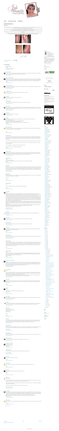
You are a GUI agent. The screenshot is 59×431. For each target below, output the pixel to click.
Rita (6, 302)
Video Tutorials (47, 217)
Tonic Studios (47, 215)
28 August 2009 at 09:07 (9, 305)
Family (7, 61)
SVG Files (46, 210)
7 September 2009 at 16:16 (9, 397)
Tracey (7, 191)
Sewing (46, 200)
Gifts (45, 163)
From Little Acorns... (48, 286)
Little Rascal (47, 287)
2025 (46, 229)
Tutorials (46, 216)
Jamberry (46, 172)
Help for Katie (47, 167)
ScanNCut (46, 198)
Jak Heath (49, 52)
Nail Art (46, 182)
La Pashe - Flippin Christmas (50, 288)
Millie (6, 211)
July (46, 298)
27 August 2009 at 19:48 (9, 248)
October (47, 251)
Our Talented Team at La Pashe (50, 282)
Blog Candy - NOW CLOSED (50, 297)
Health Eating (47, 166)
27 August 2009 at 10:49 (9, 155)
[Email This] (13, 60)
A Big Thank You (48, 260)
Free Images (46, 161)
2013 (46, 243)
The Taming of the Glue (9, 260)
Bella (6, 377)
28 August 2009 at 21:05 (9, 316)
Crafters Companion (47, 140)
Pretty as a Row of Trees (49, 267)
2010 (46, 246)
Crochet (46, 144)
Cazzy (6, 356)
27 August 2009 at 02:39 (9, 82)
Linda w (7, 296)
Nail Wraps (46, 183)
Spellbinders (46, 205)
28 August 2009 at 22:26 (9, 330)
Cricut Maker (46, 143)
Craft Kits (46, 139)
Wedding (46, 220)
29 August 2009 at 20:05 (9, 360)
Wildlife (46, 221)
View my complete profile (47, 63)
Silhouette (46, 201)
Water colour (46, 219)
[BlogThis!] (14, 60)
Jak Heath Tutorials (12, 21)
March (47, 303)
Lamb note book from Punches (50, 262)
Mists (45, 178)
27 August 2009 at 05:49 (9, 110)
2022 (46, 232)
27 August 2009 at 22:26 (9, 293)
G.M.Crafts (46, 162)
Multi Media (46, 181)
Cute (45, 145)
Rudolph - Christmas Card (49, 275)
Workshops (20, 21)
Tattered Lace (47, 211)
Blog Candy (46, 129)
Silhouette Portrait (47, 202)
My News (47, 261)
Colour (46, 137)
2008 (46, 307)
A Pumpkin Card (48, 269)
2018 (46, 237)
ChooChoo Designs (47, 135)
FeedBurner (51, 82)
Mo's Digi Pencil (47, 180)
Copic (46, 138)
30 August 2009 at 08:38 (9, 367)
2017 (46, 238)
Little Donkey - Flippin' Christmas (49, 285)
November (47, 250)
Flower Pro (46, 160)
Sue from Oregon (8, 85)
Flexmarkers (46, 158)
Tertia (6, 96)
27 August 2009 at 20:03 (9, 257)
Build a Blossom (47, 131)
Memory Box (46, 177)
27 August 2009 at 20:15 (9, 266)
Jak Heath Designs (47, 171)
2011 (46, 245)
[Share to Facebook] (16, 60)
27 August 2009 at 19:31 (9, 238)
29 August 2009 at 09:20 (9, 340)
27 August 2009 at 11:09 (9, 171)
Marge (7, 217)
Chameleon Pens (47, 134)
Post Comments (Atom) (11, 422)
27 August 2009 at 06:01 (9, 115)
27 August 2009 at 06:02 (9, 124)
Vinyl (45, 218)
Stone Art (46, 209)
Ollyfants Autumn (48, 276)
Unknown (7, 363)
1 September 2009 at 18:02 (9, 374)
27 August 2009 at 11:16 (9, 180)
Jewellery (46, 173)
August (47, 253)
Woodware (46, 222)
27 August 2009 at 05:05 (9, 98)
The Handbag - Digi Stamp (49, 254)
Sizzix (46, 204)
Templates (46, 213)
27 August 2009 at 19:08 (9, 232)
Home (5, 21)
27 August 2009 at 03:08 (9, 88)
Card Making (46, 132)
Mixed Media (46, 179)
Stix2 (45, 208)
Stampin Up (46, 206)
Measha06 (7, 269)
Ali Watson (7, 151)
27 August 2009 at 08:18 (9, 148)
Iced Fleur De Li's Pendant (49, 263)
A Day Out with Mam (48, 283)
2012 (46, 244)
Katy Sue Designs (47, 174)
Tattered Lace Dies (47, 212)
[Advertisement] (23, 413)
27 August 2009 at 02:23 (9, 69)
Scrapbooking (47, 199)
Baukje (7, 279)
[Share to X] (15, 60)
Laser (46, 175)
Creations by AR (47, 142)
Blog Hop (46, 130)
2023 (46, 231)
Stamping (46, 207)
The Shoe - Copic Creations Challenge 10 (49, 256)
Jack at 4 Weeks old (48, 273)
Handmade (46, 165)
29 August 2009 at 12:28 (9, 353)
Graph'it (46, 164)
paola (6, 227)
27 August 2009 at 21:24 (9, 285)
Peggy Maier (7, 91)
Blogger (31, 428)
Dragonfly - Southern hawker (50, 270)
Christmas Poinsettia (48, 268)
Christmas (46, 136)
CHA (45, 133)
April (46, 302)
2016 (46, 239)
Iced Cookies (47, 170)
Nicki (6, 369)
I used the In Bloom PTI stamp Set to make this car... (50, 279)
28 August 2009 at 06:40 (9, 299)
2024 (46, 230)
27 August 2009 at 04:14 (9, 93)
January (47, 305)
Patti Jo (7, 106)
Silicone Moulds (47, 203)
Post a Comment (7, 405)
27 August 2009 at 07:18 (9, 132)
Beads (46, 128)
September (47, 252)
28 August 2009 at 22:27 (9, 335)
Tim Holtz (46, 214)
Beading (46, 127)
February (47, 304)
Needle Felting (47, 184)
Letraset (46, 176)
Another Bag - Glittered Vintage (50, 274)
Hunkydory (46, 169)
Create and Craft (47, 141)
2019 (46, 236)
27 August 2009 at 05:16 (9, 103)
